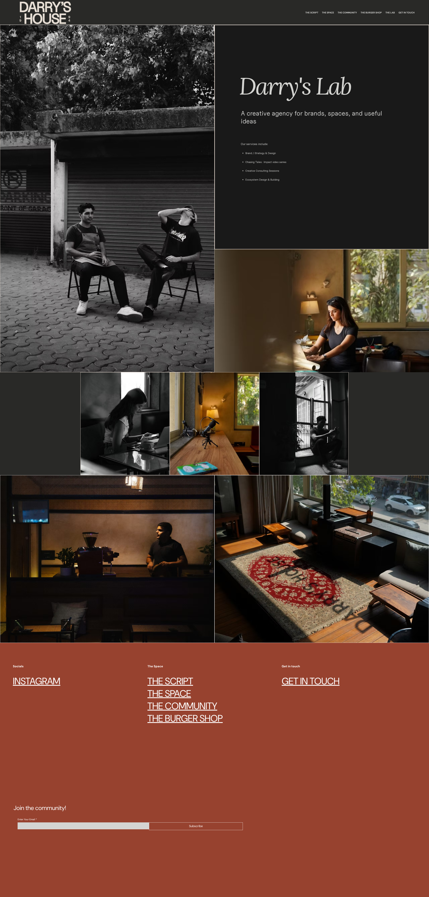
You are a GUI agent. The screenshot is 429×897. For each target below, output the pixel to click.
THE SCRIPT (170, 681)
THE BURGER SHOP (185, 718)
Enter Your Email (27, 819)
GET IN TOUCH (311, 681)
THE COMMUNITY (182, 706)
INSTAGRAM (36, 681)
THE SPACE (169, 693)
